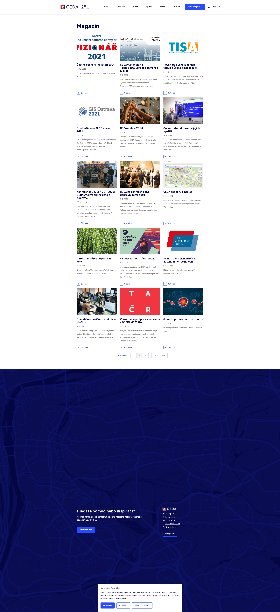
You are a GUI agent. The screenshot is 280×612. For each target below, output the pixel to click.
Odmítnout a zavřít (142, 605)
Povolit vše (107, 605)
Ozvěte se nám (86, 530)
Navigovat (170, 533)
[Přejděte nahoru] (275, 607)
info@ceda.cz (170, 527)
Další (163, 356)
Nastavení (123, 605)
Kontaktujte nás (195, 7)
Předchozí (123, 356)
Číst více (84, 93)
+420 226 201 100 (172, 524)
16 (155, 356)
